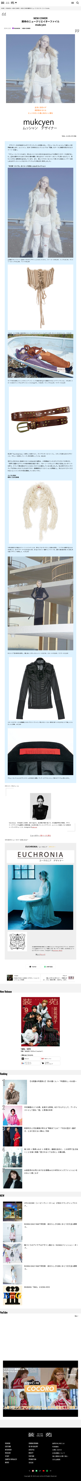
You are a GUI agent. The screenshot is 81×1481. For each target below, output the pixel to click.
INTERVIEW (8, 1450)
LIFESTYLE (31, 1450)
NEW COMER (26, 28)
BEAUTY (31, 1453)
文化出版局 (56, 1459)
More (76, 1316)
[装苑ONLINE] (7, 3)
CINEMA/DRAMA (33, 1443)
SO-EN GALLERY (33, 1446)
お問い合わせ (57, 1450)
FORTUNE (31, 1456)
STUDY (7, 1456)
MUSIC (7, 1462)
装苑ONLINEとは (58, 1443)
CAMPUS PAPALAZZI (11, 1459)
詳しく (40, 954)
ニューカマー (40, 835)
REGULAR (8, 1453)
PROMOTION (32, 1459)
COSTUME (8, 1446)
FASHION (17, 28)
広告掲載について (58, 1453)
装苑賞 (31, 1462)
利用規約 (55, 1446)
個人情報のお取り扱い (60, 1456)
